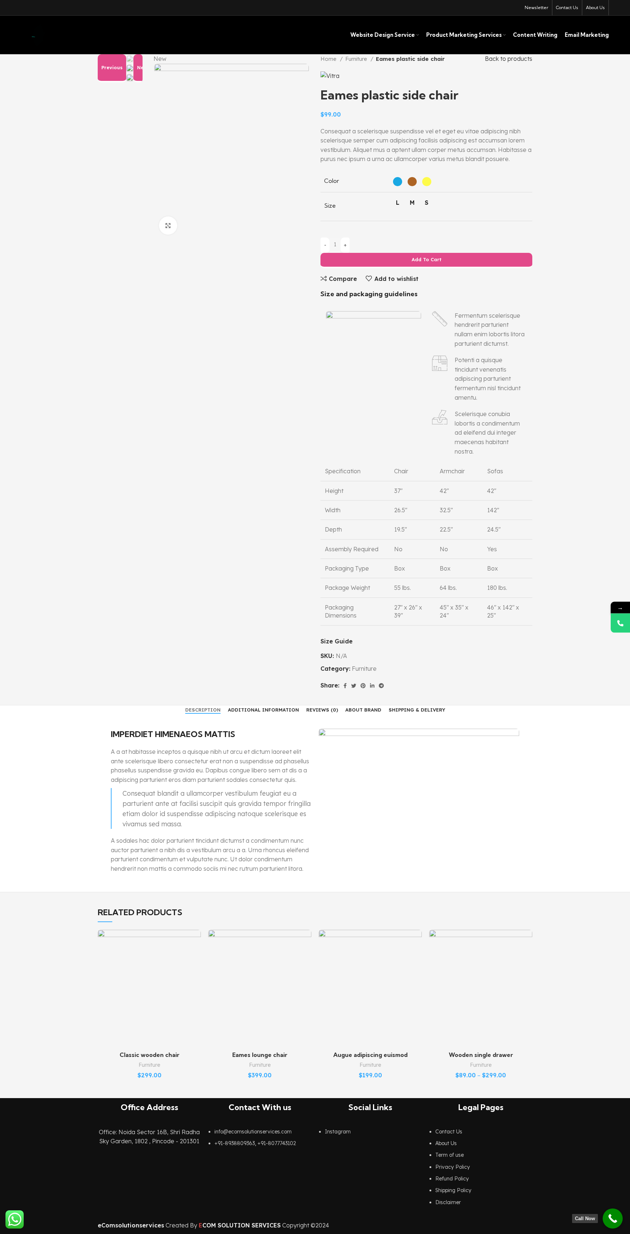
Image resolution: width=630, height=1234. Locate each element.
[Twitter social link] (353, 685)
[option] (129, 59)
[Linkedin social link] (372, 685)
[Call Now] (613, 1218)
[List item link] (259, 1141)
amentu (465, 397)
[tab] (203, 710)
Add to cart (427, 259)
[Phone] (620, 622)
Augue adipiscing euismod (370, 1054)
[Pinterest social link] (363, 685)
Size (330, 205)
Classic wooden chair (149, 1054)
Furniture (357, 58)
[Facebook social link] (345, 685)
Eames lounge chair (259, 1054)
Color (331, 180)
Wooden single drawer (481, 1054)
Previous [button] (111, 67)
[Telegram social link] (381, 685)
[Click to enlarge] (168, 225)
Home (329, 58)
